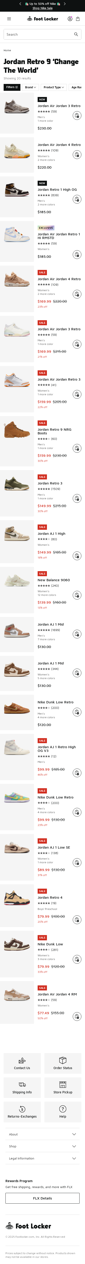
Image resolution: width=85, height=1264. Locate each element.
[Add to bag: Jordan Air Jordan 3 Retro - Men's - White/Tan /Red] (77, 115)
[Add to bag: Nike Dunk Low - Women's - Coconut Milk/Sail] (77, 959)
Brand (29, 87)
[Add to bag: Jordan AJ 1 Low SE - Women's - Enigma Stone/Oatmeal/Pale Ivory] (77, 862)
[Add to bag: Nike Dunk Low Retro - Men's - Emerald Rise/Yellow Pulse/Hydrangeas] (77, 812)
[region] (42, 6)
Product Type (52, 87)
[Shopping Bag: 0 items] (78, 18)
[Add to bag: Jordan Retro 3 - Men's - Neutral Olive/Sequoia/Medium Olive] (77, 498)
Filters (10, 87)
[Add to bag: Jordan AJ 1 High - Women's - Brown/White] (77, 555)
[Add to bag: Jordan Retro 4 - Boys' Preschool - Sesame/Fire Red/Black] (77, 919)
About (13, 1134)
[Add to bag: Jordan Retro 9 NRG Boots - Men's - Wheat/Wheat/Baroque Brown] (77, 448)
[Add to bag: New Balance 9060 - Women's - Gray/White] (77, 595)
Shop (12, 1146)
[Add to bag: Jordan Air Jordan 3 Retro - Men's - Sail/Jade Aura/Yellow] (77, 344)
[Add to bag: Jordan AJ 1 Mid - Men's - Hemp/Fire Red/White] (77, 634)
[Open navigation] (9, 18)
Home (7, 50)
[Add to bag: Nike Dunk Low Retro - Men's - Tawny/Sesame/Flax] (77, 712)
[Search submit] (76, 34)
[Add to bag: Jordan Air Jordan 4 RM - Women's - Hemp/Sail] (77, 1016)
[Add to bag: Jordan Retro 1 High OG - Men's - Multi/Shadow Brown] (77, 199)
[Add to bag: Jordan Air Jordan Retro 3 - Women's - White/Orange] (77, 394)
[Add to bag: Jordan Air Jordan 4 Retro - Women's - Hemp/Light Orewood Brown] (77, 294)
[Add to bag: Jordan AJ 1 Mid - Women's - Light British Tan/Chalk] (77, 673)
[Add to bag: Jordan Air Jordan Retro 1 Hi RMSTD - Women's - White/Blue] (77, 254)
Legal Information (21, 1158)
